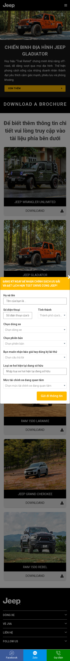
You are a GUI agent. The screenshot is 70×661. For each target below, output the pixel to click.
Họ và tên (9, 295)
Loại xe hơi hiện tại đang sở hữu (23, 365)
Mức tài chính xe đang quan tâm (23, 380)
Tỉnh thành (45, 309)
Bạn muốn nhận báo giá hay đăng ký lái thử (30, 351)
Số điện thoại (11, 309)
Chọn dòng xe (12, 324)
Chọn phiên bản (13, 338)
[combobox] (52, 315)
